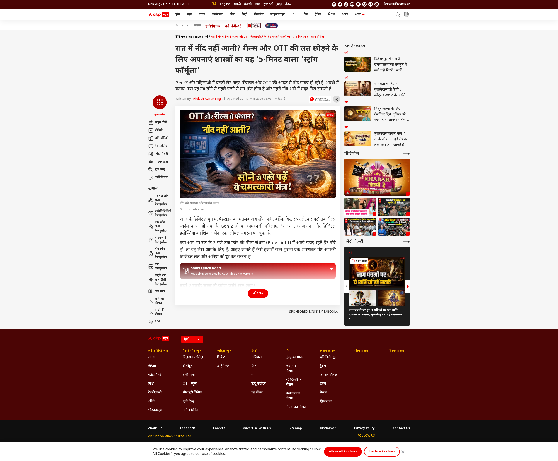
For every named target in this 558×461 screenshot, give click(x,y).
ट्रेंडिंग (318, 14)
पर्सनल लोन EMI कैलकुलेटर (162, 200)
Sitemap (295, 428)
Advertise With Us (257, 428)
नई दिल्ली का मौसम (294, 382)
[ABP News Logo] (159, 14)
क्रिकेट (221, 357)
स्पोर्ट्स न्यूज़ (224, 351)
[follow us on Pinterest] (364, 4)
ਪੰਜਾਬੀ (248, 4)
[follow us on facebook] (340, 4)
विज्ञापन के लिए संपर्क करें (397, 4)
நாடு (279, 4)
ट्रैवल (323, 366)
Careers (219, 428)
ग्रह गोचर (257, 392)
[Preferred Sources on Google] (320, 99)
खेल (232, 14)
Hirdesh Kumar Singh (208, 99)
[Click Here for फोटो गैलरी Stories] (234, 26)
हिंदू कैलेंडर (258, 384)
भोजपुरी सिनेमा (192, 392)
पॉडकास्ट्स (161, 162)
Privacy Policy (364, 428)
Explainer (182, 25)
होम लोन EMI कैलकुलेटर (161, 253)
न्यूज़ (189, 14)
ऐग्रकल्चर (326, 401)
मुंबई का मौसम (295, 357)
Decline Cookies (382, 451)
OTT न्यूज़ (190, 384)
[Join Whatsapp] (376, 4)
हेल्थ (323, 384)
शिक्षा (331, 14)
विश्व (151, 384)
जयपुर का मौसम (292, 368)
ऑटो (345, 14)
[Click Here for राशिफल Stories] (212, 26)
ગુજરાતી (268, 4)
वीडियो (159, 130)
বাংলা (257, 4)
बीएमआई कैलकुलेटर (161, 240)
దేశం (288, 4)
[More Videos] (406, 153)
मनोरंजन (217, 14)
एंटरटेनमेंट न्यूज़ (192, 351)
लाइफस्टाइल (277, 14)
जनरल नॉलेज (328, 375)
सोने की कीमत (159, 301)
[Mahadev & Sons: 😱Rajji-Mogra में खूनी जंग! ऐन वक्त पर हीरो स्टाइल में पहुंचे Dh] (360, 207)
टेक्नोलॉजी (155, 392)
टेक (306, 14)
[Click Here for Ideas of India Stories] (254, 25)
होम (177, 14)
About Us (155, 428)
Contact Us (401, 428)
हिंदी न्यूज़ (180, 37)
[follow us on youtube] (352, 4)
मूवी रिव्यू (160, 170)
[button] (159, 106)
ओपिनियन (161, 177)
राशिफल (256, 357)
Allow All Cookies (343, 451)
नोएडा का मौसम (296, 407)
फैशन (323, 392)
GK (294, 14)
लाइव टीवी (161, 122)
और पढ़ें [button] (258, 293)
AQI (157, 322)
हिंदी (214, 4)
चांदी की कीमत (160, 312)
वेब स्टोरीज (161, 146)
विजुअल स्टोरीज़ (193, 357)
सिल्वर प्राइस (396, 351)
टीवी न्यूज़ (189, 375)
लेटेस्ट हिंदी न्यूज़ (158, 351)
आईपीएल (223, 366)
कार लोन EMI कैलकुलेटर (161, 226)
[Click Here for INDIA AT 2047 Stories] (271, 25)
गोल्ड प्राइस (361, 351)
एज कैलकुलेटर (161, 266)
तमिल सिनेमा (191, 410)
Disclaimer (328, 428)
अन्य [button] (358, 14)
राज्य (202, 14)
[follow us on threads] (346, 4)
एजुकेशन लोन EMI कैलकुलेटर (161, 280)
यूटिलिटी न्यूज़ (328, 357)
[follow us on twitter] (334, 4)
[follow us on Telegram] (370, 4)
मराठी (237, 4)
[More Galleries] (406, 241)
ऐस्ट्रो (244, 14)
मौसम (197, 25)
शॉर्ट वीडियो (161, 138)
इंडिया (152, 366)
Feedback (187, 428)
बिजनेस (259, 14)
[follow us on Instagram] (358, 4)
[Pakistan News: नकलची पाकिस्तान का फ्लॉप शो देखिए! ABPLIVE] (394, 207)
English (225, 4)
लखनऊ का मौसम (293, 396)
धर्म (206, 37)
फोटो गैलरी (161, 154)
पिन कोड (160, 292)
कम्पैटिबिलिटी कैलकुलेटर (163, 213)
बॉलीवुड (188, 366)
